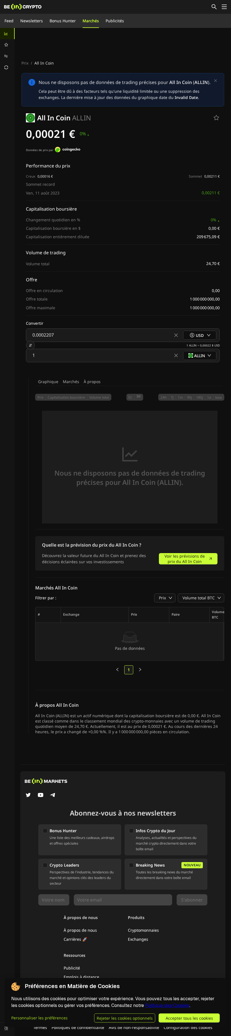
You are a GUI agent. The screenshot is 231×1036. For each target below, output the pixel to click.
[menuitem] (7, 33)
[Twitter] (28, 795)
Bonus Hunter (63, 20)
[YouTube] (40, 795)
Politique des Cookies (167, 1005)
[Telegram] (53, 795)
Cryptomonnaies (143, 930)
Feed (9, 20)
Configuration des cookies (188, 1027)
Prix (24, 63)
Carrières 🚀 (75, 939)
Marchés (91, 20)
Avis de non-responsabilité (134, 1027)
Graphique (48, 381)
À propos (92, 381)
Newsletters (31, 20)
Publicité (72, 968)
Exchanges (138, 939)
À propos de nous (80, 930)
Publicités (115, 20)
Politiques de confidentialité (78, 1027)
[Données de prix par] (67, 150)
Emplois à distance (81, 977)
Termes (40, 1027)
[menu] (7, 50)
